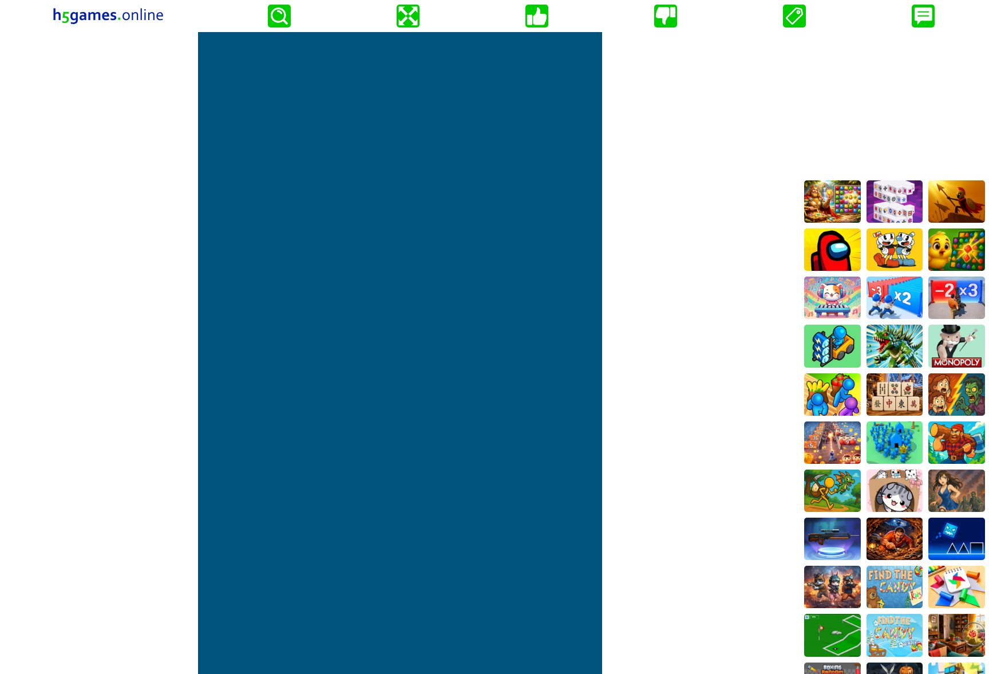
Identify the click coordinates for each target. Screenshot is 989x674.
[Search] (279, 16)
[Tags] (794, 16)
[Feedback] (923, 16)
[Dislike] (665, 16)
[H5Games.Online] (108, 16)
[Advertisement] (894, 103)
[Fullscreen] (408, 16)
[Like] (536, 16)
